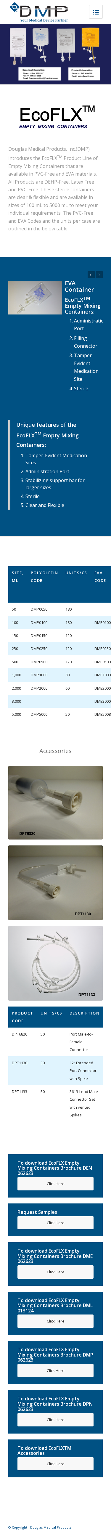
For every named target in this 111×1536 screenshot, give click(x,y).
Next (99, 274)
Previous (91, 274)
